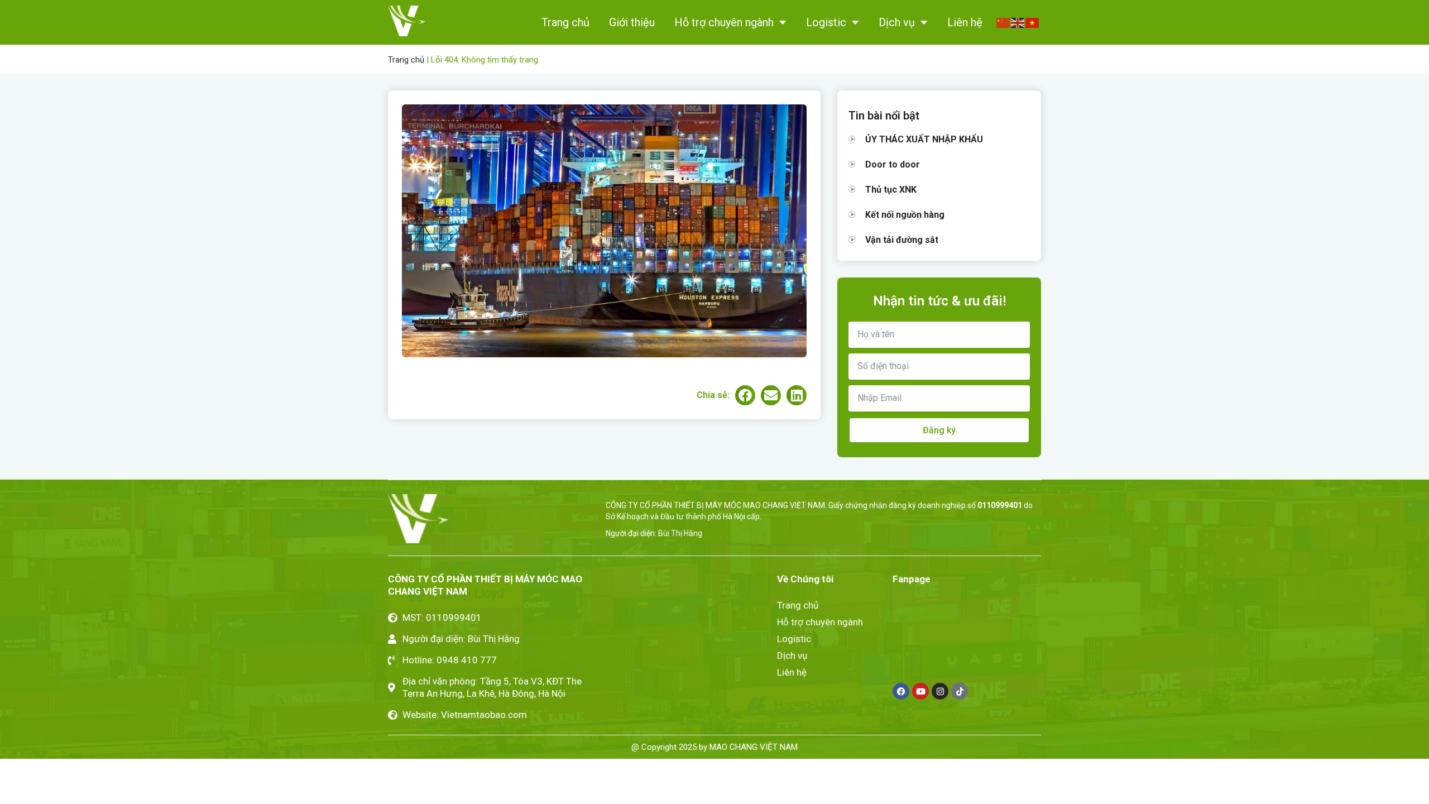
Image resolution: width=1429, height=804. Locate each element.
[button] (745, 395)
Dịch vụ (897, 22)
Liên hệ (964, 22)
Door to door (892, 164)
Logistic (826, 22)
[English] (1018, 21)
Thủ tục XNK (891, 189)
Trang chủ (565, 22)
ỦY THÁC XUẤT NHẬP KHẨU (924, 139)
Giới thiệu (632, 22)
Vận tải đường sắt (901, 239)
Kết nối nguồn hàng (904, 214)
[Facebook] (901, 691)
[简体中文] (1003, 21)
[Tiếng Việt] (1032, 21)
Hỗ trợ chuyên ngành (724, 22)
